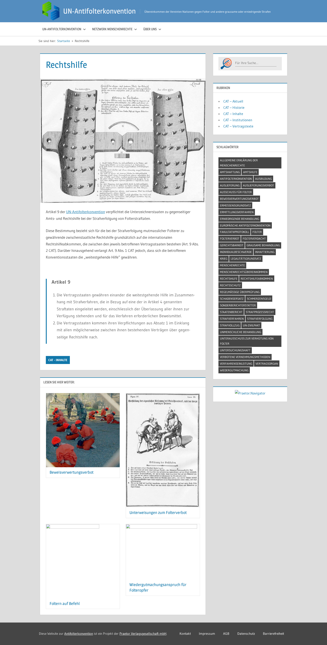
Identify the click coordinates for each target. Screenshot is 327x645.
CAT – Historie (233, 107)
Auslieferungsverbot (258, 185)
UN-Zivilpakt (251, 325)
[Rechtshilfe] (123, 76)
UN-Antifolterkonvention (99, 11)
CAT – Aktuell (233, 101)
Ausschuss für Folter (236, 192)
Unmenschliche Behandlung (240, 332)
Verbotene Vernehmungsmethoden (245, 357)
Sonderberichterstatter (238, 305)
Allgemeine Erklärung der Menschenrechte (239, 162)
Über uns (150, 29)
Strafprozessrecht (260, 312)
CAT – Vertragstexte (238, 126)
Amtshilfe (250, 172)
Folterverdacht (254, 238)
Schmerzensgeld (259, 298)
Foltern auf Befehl (65, 603)
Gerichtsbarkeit (231, 245)
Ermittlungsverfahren (237, 212)
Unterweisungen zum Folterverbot (158, 512)
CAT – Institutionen (237, 120)
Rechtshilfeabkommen (257, 278)
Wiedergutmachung (234, 370)
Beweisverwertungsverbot (71, 472)
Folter (257, 232)
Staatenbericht (231, 312)
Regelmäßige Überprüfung (240, 292)
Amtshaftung (230, 172)
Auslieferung (230, 185)
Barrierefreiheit (273, 633)
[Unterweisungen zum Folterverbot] (163, 396)
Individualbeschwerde (236, 252)
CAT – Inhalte (233, 113)
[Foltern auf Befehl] (83, 527)
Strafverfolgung (259, 318)
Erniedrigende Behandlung (239, 218)
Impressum (207, 633)
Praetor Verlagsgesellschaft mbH (142, 633)
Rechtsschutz (230, 285)
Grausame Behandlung (263, 245)
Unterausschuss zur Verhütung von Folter (247, 341)
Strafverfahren (232, 318)
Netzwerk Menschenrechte (112, 29)
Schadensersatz (232, 298)
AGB (226, 633)
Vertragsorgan (267, 363)
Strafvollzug (230, 325)
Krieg (223, 258)
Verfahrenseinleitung (236, 363)
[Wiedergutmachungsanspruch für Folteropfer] (163, 527)
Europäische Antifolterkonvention (245, 225)
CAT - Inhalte (57, 360)
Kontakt (185, 633)
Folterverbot (229, 238)
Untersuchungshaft (235, 350)
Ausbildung (263, 178)
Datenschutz (246, 633)
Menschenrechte (232, 265)
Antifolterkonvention (236, 178)
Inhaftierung (265, 252)
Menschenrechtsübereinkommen (244, 272)
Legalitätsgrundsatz (246, 258)
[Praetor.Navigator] (250, 393)
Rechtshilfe (228, 278)
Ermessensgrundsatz (235, 205)
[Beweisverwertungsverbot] (83, 396)
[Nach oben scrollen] (316, 634)
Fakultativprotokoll (234, 232)
